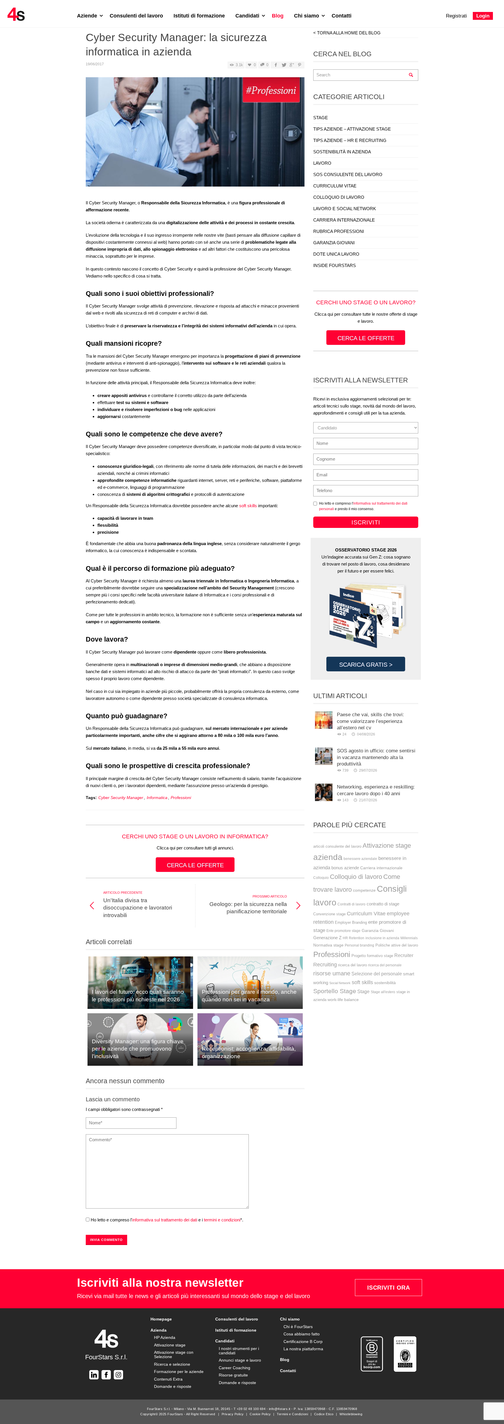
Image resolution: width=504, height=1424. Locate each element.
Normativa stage (328, 945)
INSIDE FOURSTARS (334, 265)
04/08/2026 (366, 734)
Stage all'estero (383, 992)
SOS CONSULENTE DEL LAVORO (347, 174)
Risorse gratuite (233, 1375)
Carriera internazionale (381, 867)
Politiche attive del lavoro (396, 945)
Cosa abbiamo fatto (302, 1334)
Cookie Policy (260, 1414)
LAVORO (322, 163)
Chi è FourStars (298, 1326)
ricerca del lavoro (352, 965)
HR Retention (353, 938)
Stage (363, 991)
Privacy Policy (233, 1414)
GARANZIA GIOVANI (334, 242)
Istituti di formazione (199, 16)
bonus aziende (345, 867)
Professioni (181, 798)
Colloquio (321, 877)
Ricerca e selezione (172, 1364)
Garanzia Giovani (378, 930)
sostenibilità (385, 983)
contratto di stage (383, 904)
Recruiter (403, 955)
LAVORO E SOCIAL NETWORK (344, 208)
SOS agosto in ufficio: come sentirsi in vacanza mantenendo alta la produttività (376, 757)
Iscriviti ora (388, 1287)
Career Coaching (234, 1367)
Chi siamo (307, 16)
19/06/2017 (95, 64)
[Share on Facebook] (275, 65)
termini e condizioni (222, 1219)
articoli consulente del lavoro (337, 846)
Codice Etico (324, 1414)
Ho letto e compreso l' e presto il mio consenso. (363, 506)
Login (482, 16)
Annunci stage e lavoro (240, 1360)
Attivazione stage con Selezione (173, 1354)
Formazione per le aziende (179, 1371)
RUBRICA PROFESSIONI (338, 231)
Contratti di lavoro (351, 904)
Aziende (88, 16)
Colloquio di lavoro (356, 876)
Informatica (157, 798)
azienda (327, 857)
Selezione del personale (376, 973)
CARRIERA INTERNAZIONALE (344, 219)
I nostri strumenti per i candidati (239, 1350)
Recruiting (325, 965)
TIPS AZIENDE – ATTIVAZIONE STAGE (352, 129)
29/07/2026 (368, 770)
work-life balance (343, 999)
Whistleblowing (351, 1414)
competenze (364, 890)
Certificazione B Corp (303, 1341)
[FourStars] (16, 14)
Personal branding (359, 945)
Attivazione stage (387, 845)
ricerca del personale (385, 965)
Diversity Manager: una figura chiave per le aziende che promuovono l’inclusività (137, 1048)
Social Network (340, 983)
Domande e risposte (172, 1386)
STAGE (320, 117)
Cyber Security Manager (120, 798)
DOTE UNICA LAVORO (336, 254)
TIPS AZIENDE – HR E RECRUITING (349, 140)
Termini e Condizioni (292, 1414)
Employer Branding (351, 922)
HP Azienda (164, 1337)
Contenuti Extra (168, 1379)
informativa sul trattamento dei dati (164, 1219)
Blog (278, 16)
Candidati (248, 16)
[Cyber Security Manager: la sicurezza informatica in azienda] (195, 133)
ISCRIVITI (365, 522)
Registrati (456, 16)
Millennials (409, 938)
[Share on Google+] (291, 65)
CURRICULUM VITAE (334, 185)
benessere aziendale (360, 859)
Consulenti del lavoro (136, 16)
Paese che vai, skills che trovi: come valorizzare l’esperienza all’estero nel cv (370, 721)
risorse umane (331, 973)
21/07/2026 (368, 800)
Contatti (341, 16)
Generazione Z (327, 937)
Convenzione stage (329, 914)
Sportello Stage (334, 991)
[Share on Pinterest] (299, 65)
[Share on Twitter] (283, 65)
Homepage (161, 1319)
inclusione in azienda (382, 938)
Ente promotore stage (343, 931)
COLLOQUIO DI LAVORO (338, 197)
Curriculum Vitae (366, 913)
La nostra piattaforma (303, 1348)
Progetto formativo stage (372, 956)
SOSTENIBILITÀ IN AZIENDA (342, 151)
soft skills (248, 505)
